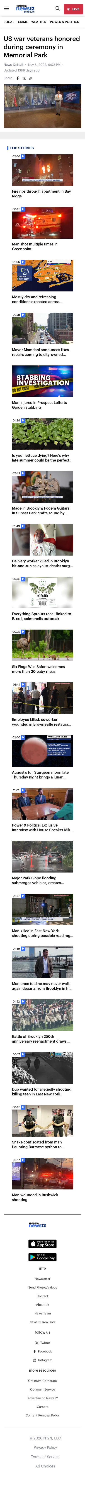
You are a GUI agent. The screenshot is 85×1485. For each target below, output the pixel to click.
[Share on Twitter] (24, 78)
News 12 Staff (13, 64)
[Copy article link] (30, 78)
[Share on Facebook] (17, 78)
